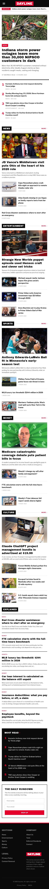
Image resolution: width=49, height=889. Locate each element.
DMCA (30, 885)
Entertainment (13, 226)
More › (44, 128)
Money (7, 418)
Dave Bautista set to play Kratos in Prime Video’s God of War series (32, 310)
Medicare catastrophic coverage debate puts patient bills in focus (24, 455)
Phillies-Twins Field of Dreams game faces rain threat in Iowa (31, 380)
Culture (8, 512)
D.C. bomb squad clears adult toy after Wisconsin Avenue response (32, 596)
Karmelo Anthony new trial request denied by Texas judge (23, 85)
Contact (29, 844)
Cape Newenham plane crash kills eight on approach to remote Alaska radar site (32, 185)
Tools (28, 838)
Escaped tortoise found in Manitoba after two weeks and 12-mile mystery (31, 581)
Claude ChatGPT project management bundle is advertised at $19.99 (20, 550)
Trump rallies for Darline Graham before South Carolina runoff (24, 114)
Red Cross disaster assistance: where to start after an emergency (24, 214)
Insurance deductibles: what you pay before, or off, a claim (24, 696)
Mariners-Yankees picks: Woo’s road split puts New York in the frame (31, 405)
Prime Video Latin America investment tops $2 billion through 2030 (29, 295)
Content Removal (8, 861)
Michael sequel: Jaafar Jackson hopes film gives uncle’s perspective (31, 280)
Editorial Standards (33, 841)
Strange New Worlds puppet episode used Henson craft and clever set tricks (23, 263)
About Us (29, 835)
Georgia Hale (9, 75)
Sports (8, 323)
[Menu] (4, 3)
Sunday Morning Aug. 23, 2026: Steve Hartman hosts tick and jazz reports (24, 94)
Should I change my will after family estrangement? (31, 472)
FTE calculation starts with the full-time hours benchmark (22, 486)
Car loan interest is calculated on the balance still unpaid (22, 678)
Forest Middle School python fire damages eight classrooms (32, 567)
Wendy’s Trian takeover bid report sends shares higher (30, 499)
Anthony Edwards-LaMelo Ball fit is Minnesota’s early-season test (24, 361)
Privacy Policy (7, 858)
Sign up (24, 813)
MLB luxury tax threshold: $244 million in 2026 (22, 392)
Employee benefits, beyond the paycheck (21, 715)
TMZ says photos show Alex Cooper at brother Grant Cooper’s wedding (24, 104)
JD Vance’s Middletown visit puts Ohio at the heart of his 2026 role (23, 166)
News (5, 45)
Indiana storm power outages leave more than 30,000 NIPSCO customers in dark (29, 9)
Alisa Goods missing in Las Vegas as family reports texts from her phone (32, 200)
